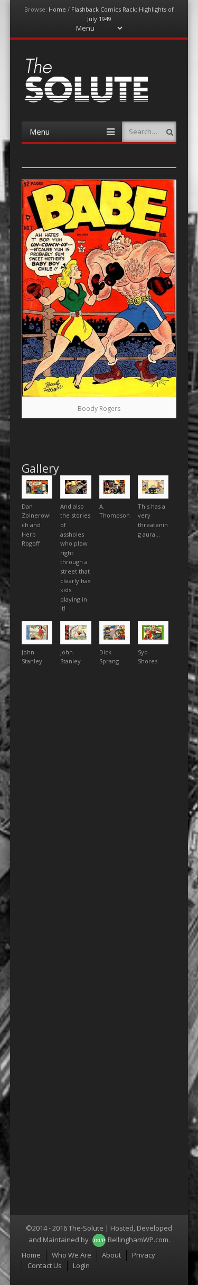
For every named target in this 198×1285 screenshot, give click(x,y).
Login (81, 1265)
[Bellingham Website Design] (99, 1239)
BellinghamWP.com (138, 1239)
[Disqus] (99, 806)
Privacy (143, 1255)
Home (57, 9)
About (111, 1255)
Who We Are (71, 1255)
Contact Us (44, 1265)
